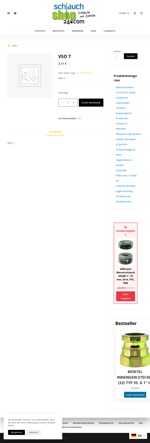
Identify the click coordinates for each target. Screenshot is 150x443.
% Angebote (109, 31)
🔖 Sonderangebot (125, 230)
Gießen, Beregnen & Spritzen (126, 142)
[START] (8, 46)
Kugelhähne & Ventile (123, 162)
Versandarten (106, 423)
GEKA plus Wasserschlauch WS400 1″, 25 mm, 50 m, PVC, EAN (125, 276)
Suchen (117, 51)
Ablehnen (33, 432)
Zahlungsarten (126, 423)
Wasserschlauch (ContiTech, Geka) (125, 90)
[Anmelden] (135, 13)
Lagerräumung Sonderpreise (124, 194)
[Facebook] (8, 13)
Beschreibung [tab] (55, 132)
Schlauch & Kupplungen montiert (122, 103)
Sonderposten (124, 201)
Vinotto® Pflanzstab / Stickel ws (126, 175)
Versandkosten (84, 72)
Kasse (93, 31)
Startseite (40, 31)
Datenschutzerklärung (69, 427)
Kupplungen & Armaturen (124, 116)
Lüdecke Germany (125, 185)
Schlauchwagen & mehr (125, 152)
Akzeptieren (16, 432)
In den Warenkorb (91, 102)
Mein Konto (58, 31)
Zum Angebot (126, 296)
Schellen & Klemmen (121, 126)
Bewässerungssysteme (128, 134)
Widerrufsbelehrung (83, 423)
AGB (141, 423)
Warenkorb (77, 31)
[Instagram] (15, 13)
